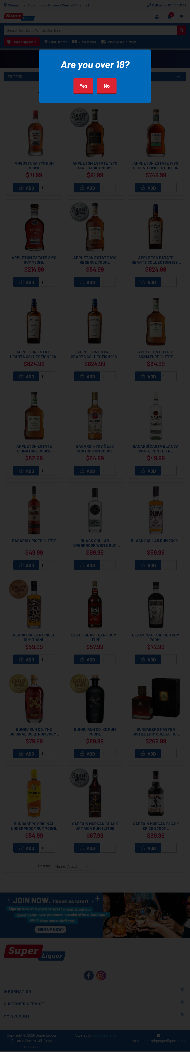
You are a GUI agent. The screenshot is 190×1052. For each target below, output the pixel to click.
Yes (83, 86)
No (107, 86)
